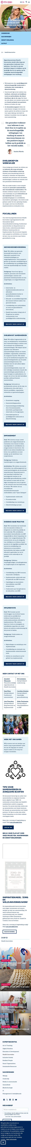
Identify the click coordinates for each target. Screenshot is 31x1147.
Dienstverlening (7, 40)
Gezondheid (6, 1085)
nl (23, 2)
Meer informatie (11, 1139)
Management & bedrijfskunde (12, 1094)
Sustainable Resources (10, 1066)
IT (3, 1091)
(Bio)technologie (8, 1088)
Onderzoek (5, 33)
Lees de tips (8, 827)
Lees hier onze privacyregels (13, 1116)
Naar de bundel (9, 931)
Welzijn (5, 1076)
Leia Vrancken (9, 701)
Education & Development (11, 1051)
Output (4, 43)
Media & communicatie (10, 1082)
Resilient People (8, 1060)
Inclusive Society (8, 1057)
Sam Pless (7, 691)
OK (3, 1142)
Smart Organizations (9, 1063)
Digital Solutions (8, 1048)
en (21, 2)
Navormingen (6, 36)
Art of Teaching (7, 1045)
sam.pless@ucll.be (16, 822)
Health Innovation (8, 1054)
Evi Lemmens (21, 679)
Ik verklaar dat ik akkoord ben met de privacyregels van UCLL (16, 1114)
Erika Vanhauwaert (23, 701)
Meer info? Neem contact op (15, 324)
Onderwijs (6, 1079)
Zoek (26, 2)
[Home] (6, 2)
